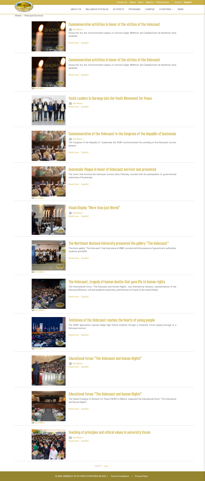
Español (188, 2)
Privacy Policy (141, 476)
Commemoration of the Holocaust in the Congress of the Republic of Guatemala (122, 134)
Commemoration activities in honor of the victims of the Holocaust (114, 24)
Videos (132, 2)
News (140, 2)
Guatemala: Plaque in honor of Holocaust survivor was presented (112, 169)
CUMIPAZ (150, 9)
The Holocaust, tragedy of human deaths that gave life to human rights (117, 282)
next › (106, 466)
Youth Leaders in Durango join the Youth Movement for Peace (110, 98)
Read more (74, 43)
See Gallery (39, 88)
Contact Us (122, 2)
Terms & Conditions (120, 476)
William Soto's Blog (97, 9)
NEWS (181, 9)
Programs (134, 9)
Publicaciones (162, 2)
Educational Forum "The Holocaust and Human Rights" (105, 358)
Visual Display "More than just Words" (94, 208)
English (178, 2)
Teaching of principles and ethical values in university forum (109, 432)
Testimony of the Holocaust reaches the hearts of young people (112, 320)
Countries (165, 9)
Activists (118, 9)
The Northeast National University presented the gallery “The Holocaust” (119, 243)
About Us (76, 9)
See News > (78, 29)
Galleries (150, 2)
